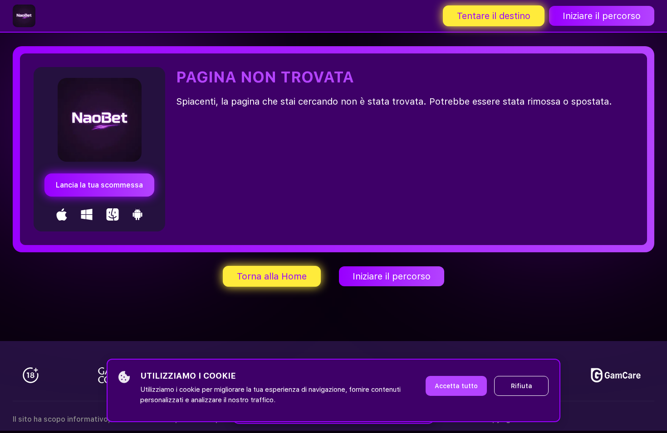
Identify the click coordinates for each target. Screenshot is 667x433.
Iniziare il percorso (602, 15)
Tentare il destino (493, 15)
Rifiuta (521, 386)
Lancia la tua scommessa (99, 185)
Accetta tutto (456, 386)
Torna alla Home (272, 276)
